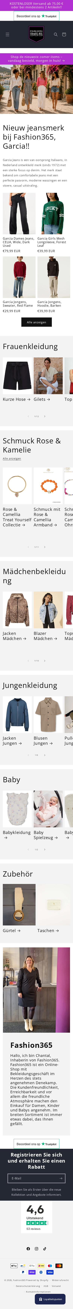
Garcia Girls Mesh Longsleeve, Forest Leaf (51, 242)
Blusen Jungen (41, 740)
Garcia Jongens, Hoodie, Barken (49, 303)
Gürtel (9, 930)
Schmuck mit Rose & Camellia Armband (47, 517)
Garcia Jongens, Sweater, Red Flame (18, 303)
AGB (46, 1286)
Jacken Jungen (10, 740)
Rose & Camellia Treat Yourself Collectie (17, 517)
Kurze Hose (14, 399)
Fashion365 (19, 1280)
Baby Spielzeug (43, 835)
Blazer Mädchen (43, 636)
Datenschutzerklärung (28, 1286)
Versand (56, 1286)
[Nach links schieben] (28, 416)
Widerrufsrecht (60, 1280)
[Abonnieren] (61, 1178)
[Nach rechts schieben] (45, 416)
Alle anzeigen (36, 322)
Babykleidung (17, 832)
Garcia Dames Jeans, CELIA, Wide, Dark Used (18, 242)
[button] (7, 34)
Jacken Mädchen (12, 636)
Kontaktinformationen (38, 1291)
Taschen (45, 930)
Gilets (39, 399)
